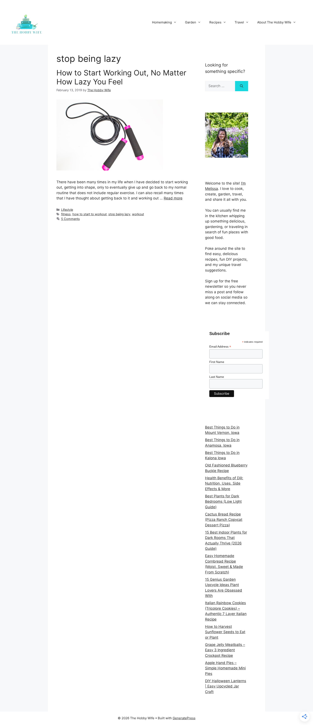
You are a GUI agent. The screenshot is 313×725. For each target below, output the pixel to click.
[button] (304, 6)
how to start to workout (89, 214)
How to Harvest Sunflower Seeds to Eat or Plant (225, 632)
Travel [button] (239, 22)
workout (138, 214)
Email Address (220, 347)
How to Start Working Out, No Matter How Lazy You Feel (121, 77)
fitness (66, 214)
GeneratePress (184, 718)
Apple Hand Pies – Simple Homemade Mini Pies (225, 668)
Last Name (216, 376)
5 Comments (70, 219)
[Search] (241, 86)
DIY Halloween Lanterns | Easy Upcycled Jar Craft (225, 686)
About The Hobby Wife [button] (274, 22)
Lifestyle (67, 209)
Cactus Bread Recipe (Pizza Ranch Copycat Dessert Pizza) (223, 519)
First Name (216, 362)
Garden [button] (190, 22)
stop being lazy (119, 214)
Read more (173, 198)
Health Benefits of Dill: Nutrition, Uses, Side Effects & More (224, 483)
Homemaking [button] (162, 22)
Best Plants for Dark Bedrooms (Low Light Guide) (223, 501)
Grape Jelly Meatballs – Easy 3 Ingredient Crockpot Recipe (225, 650)
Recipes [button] (215, 22)
